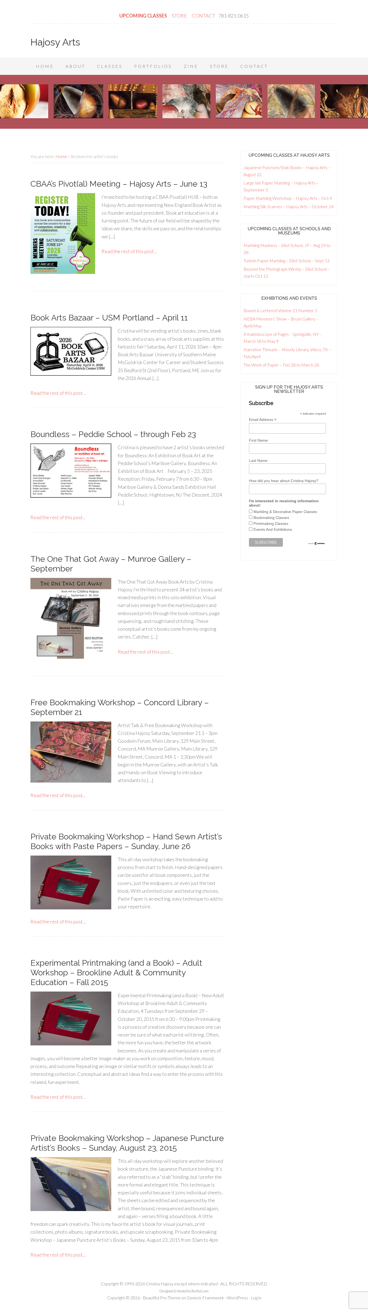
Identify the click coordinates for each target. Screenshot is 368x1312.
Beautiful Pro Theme (161, 1297)
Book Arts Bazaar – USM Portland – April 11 (109, 317)
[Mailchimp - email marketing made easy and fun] (316, 544)
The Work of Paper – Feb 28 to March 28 (281, 364)
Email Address (262, 419)
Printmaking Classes (271, 523)
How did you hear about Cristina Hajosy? (283, 481)
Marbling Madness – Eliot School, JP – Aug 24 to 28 (287, 249)
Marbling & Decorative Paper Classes (285, 512)
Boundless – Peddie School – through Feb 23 (113, 434)
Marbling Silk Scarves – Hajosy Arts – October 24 (289, 206)
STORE (180, 16)
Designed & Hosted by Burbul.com (184, 1291)
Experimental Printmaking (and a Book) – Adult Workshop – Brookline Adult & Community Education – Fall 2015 (116, 972)
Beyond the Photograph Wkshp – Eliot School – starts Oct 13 (287, 272)
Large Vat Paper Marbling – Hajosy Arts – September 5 (281, 186)
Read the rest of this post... (129, 251)
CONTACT (203, 16)
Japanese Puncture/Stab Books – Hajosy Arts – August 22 (287, 171)
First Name (258, 440)
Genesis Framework (205, 1297)
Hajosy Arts (55, 42)
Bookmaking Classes (271, 517)
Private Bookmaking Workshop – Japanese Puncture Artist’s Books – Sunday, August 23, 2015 (127, 1143)
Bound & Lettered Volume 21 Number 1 (280, 310)
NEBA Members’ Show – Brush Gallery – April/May (281, 322)
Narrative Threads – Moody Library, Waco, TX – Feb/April (287, 353)
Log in (256, 1297)
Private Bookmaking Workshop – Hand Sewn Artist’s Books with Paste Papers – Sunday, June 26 (126, 841)
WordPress (237, 1297)
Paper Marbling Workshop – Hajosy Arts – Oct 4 (288, 198)
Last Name (258, 460)
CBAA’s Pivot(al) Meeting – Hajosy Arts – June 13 (118, 184)
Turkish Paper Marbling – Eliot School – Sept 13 (286, 260)
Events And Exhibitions (273, 529)
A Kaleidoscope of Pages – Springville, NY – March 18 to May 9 (283, 338)
